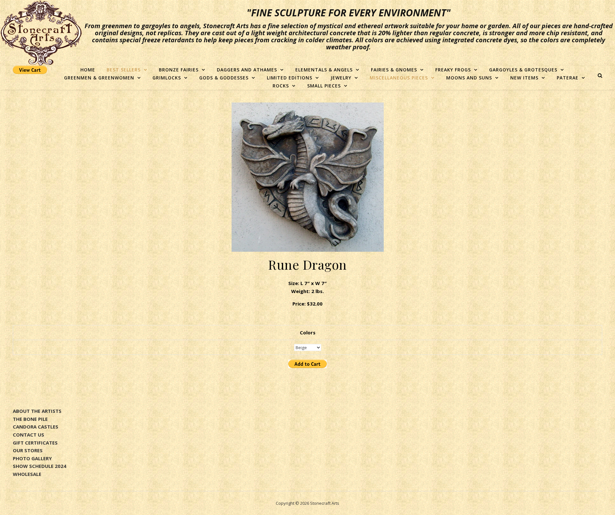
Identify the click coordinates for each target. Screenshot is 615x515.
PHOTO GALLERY (32, 458)
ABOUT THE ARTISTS (37, 411)
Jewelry (341, 78)
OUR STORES (28, 450)
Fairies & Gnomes (394, 70)
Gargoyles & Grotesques (523, 70)
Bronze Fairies (179, 70)
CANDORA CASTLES (35, 426)
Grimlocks (166, 78)
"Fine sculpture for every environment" (349, 13)
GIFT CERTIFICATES (35, 442)
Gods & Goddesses (224, 78)
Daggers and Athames (247, 70)
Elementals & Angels (324, 70)
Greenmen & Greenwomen (99, 78)
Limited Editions (289, 78)
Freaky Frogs (453, 70)
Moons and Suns (469, 78)
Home (87, 70)
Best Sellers (124, 70)
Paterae (567, 78)
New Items (524, 78)
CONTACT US (28, 434)
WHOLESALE (27, 474)
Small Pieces (324, 86)
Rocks (281, 86)
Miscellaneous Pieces (399, 78)
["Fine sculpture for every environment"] (41, 33)
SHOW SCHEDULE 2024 (39, 466)
